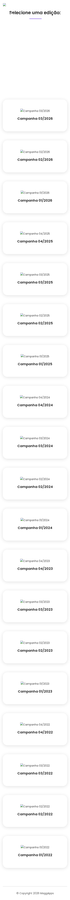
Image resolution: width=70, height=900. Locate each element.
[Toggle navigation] (61, 16)
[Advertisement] (35, 62)
